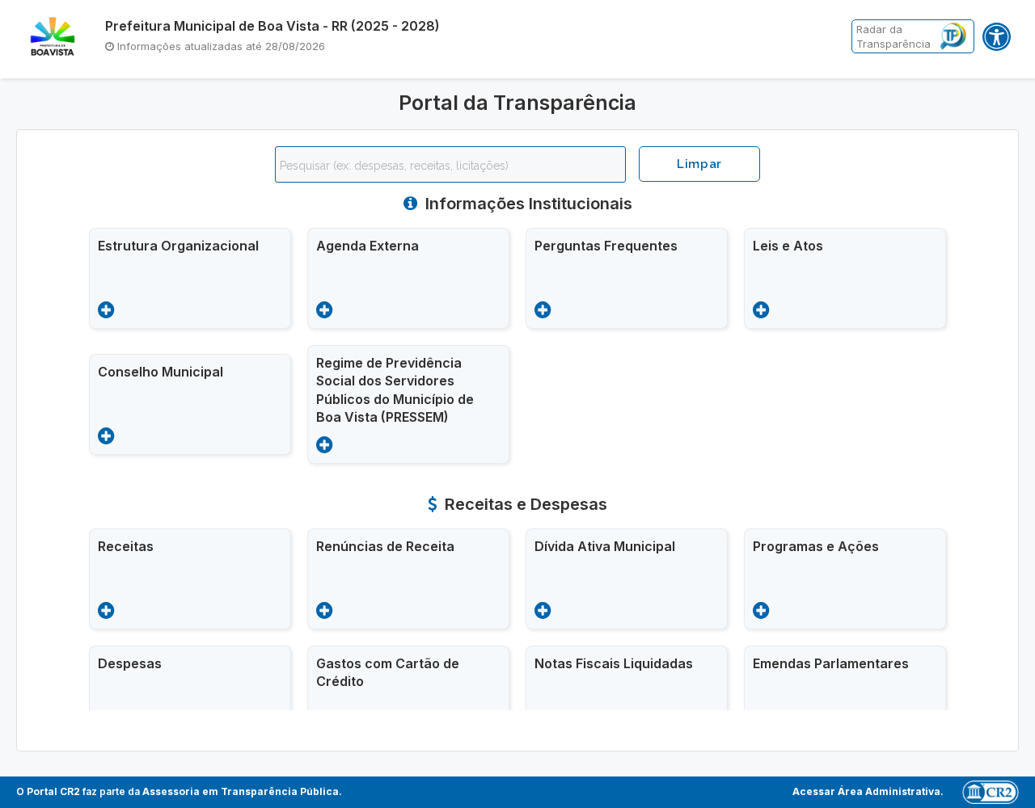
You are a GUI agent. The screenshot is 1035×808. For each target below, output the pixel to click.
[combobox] (450, 164)
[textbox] (454, 165)
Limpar (699, 164)
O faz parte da (177, 791)
